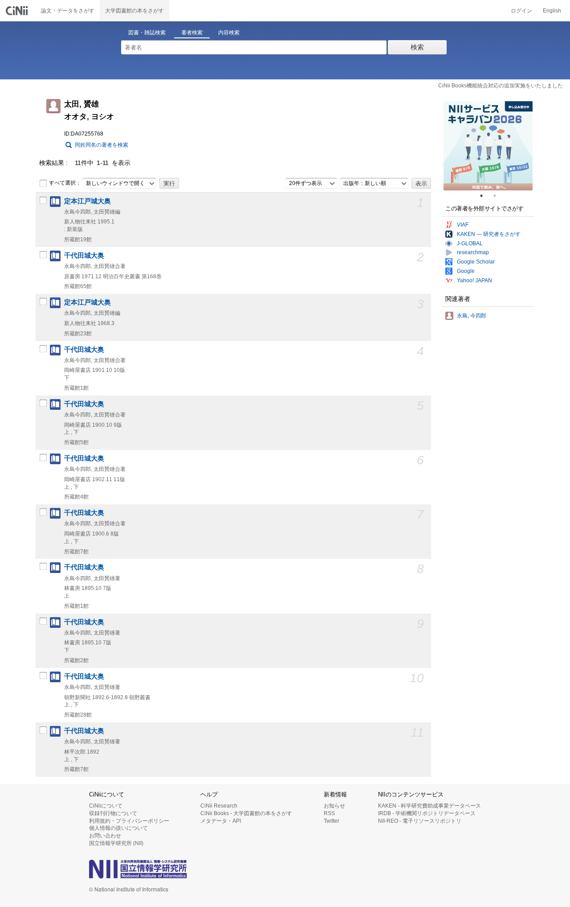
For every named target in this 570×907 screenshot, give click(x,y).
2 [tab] (498, 195)
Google (466, 271)
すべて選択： (65, 183)
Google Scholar (476, 262)
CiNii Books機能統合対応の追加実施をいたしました (500, 85)
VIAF (462, 225)
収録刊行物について (113, 813)
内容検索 (229, 32)
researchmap (473, 252)
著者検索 (192, 32)
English (552, 11)
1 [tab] (484, 195)
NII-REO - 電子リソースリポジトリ (419, 821)
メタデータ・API (220, 821)
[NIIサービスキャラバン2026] (488, 145)
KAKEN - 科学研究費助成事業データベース (429, 806)
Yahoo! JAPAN (474, 280)
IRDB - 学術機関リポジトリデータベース (427, 813)
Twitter (331, 821)
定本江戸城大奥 (87, 201)
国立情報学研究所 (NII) (116, 843)
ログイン (521, 11)
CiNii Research (218, 806)
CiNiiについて (105, 806)
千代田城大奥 (84, 255)
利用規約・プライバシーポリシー (129, 821)
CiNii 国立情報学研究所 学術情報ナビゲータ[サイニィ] (18, 10)
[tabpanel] (488, 145)
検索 (417, 47)
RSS (329, 813)
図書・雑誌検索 (147, 32)
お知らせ (334, 806)
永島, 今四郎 (471, 316)
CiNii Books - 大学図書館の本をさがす (246, 813)
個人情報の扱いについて (118, 828)
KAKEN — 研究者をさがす (489, 234)
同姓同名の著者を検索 (101, 145)
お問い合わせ (105, 836)
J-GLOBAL (470, 243)
